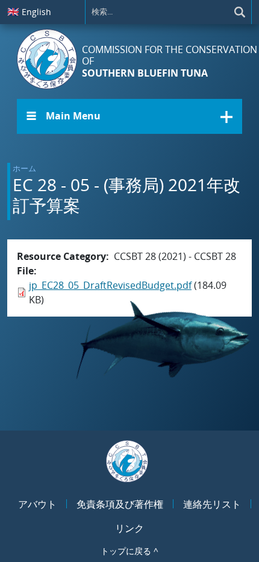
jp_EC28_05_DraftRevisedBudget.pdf (110, 285)
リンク (129, 528)
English (29, 11)
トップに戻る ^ (129, 551)
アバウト (37, 504)
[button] (129, 116)
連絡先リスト (212, 504)
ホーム (24, 168)
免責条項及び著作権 (119, 504)
